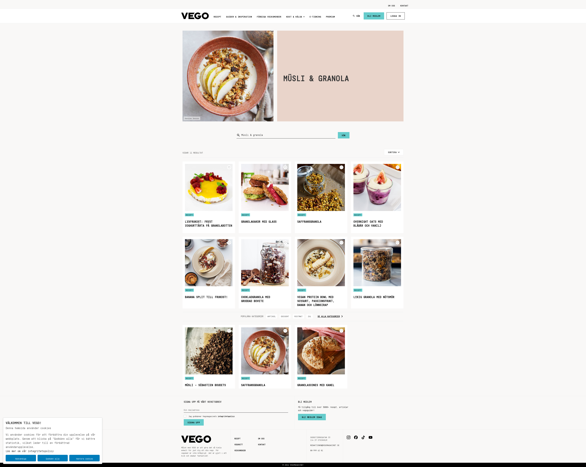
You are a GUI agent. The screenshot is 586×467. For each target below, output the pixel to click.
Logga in (395, 15)
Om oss (391, 5)
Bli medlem (373, 15)
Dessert (285, 315)
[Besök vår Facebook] (356, 437)
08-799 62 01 (316, 449)
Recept (217, 16)
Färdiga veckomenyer (269, 16)
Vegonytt (238, 444)
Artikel (272, 315)
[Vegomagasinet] (195, 15)
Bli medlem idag (312, 416)
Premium (330, 16)
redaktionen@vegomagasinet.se (324, 444)
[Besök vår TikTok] (363, 437)
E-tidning (315, 16)
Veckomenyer (240, 449)
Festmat (298, 315)
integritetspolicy (226, 415)
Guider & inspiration (239, 16)
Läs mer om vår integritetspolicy (30, 450)
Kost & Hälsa (294, 16)
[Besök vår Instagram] (348, 437)
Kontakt (404, 5)
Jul (309, 315)
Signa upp (194, 422)
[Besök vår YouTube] (370, 437)
